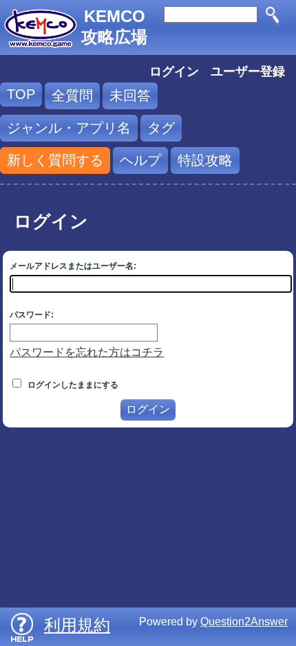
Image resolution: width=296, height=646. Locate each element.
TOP (21, 94)
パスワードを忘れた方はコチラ (87, 352)
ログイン (174, 71)
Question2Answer (244, 621)
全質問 (72, 95)
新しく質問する (55, 160)
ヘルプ (140, 160)
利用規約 (77, 625)
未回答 (130, 95)
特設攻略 (205, 160)
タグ (161, 127)
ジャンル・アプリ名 (69, 127)
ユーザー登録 (248, 71)
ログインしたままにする (71, 385)
